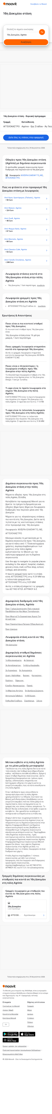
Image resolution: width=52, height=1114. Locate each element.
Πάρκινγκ (19, 681)
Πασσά (29, 686)
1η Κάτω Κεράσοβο (31, 665)
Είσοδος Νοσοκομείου (15, 686)
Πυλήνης (9, 681)
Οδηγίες (30, 1026)
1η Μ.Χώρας (30, 696)
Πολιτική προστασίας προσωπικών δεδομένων (22, 1050)
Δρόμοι (30, 1014)
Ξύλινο (39, 701)
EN (6, 1024)
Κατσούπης (37, 675)
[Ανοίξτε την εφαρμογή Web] (10, 1040)
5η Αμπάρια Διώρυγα (34, 691)
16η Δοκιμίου (11, 645)
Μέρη (29, 1010)
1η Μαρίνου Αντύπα (14, 691)
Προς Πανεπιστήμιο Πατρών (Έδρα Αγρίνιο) (24, 624)
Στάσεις (30, 1018)
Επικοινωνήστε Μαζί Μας (13, 1054)
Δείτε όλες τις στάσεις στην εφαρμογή (26, 137)
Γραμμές (30, 1006)
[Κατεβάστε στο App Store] (27, 1034)
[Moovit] (10, 4)
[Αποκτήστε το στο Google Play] (10, 1034)
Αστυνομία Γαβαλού (14, 696)
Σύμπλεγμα (29, 701)
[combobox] (26, 30)
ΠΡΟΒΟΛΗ (41, 285)
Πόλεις (30, 1022)
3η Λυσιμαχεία (25, 670)
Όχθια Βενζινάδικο (13, 701)
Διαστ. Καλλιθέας (13, 675)
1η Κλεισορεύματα (13, 660)
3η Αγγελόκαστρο (13, 665)
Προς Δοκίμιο (11, 629)
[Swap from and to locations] (42, 32)
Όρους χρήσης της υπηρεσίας (15, 1046)
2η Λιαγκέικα (11, 670)
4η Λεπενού (29, 660)
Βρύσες (26, 675)
